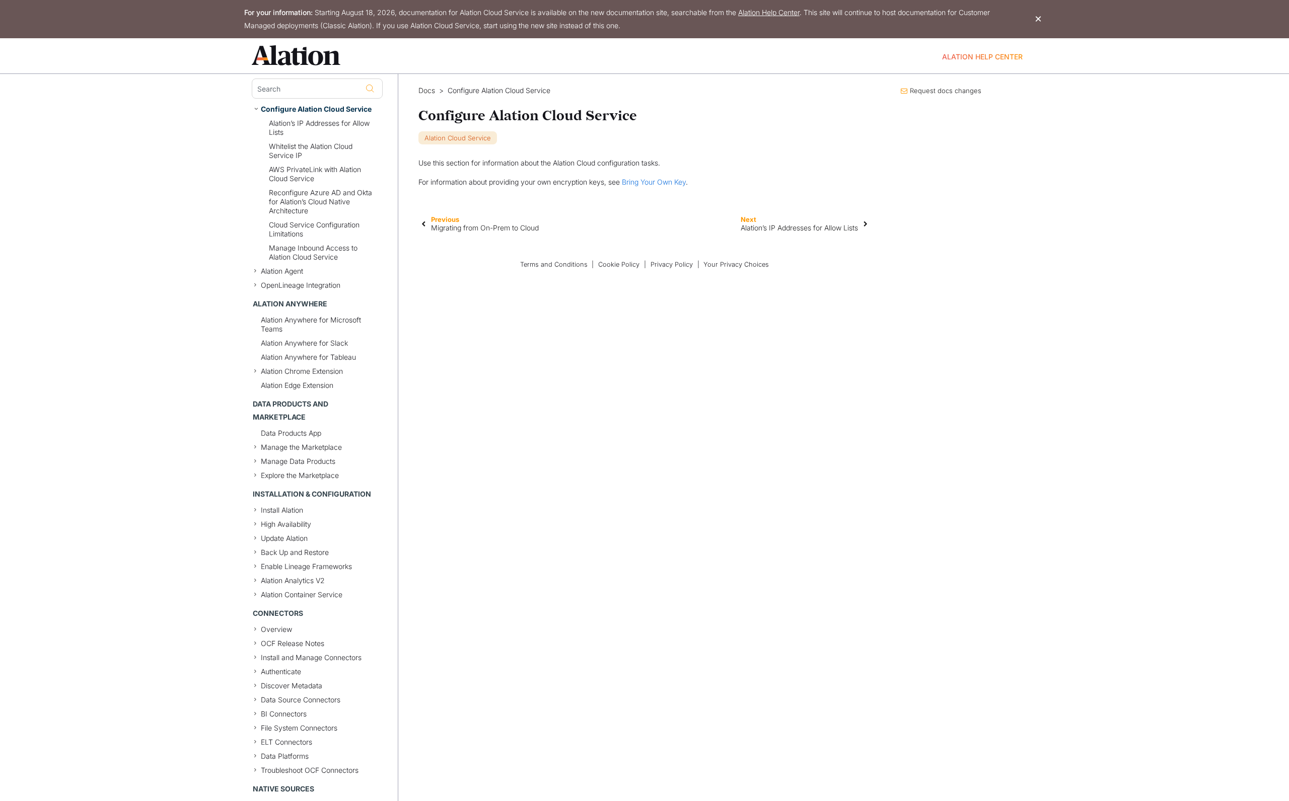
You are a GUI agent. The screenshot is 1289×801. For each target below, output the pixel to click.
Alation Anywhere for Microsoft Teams (311, 324)
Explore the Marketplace (300, 475)
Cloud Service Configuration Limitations (314, 229)
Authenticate (281, 671)
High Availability (286, 524)
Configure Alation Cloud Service (316, 109)
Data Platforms (285, 756)
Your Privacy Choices (736, 264)
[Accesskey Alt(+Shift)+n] (866, 223)
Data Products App (291, 433)
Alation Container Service (301, 594)
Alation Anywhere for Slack (304, 343)
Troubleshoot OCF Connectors (310, 770)
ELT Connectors (286, 742)
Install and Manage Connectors (311, 657)
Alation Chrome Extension (302, 371)
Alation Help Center (769, 12)
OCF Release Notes (292, 643)
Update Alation (284, 538)
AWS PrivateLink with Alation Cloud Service (315, 174)
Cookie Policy (618, 264)
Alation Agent (282, 271)
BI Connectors (284, 713)
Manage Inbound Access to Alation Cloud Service (313, 252)
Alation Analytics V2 (293, 580)
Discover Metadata (291, 685)
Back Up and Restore (295, 552)
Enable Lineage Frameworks (306, 566)
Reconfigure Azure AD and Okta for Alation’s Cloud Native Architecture (320, 201)
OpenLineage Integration (300, 285)
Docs (426, 91)
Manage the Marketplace (301, 447)
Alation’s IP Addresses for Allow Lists (319, 127)
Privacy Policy (672, 264)
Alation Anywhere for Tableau (308, 357)
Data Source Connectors (300, 699)
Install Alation (282, 510)
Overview (276, 629)
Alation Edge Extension (297, 385)
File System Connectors (299, 728)
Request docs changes (945, 91)
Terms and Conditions (554, 264)
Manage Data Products (298, 461)
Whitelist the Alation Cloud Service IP (310, 150)
